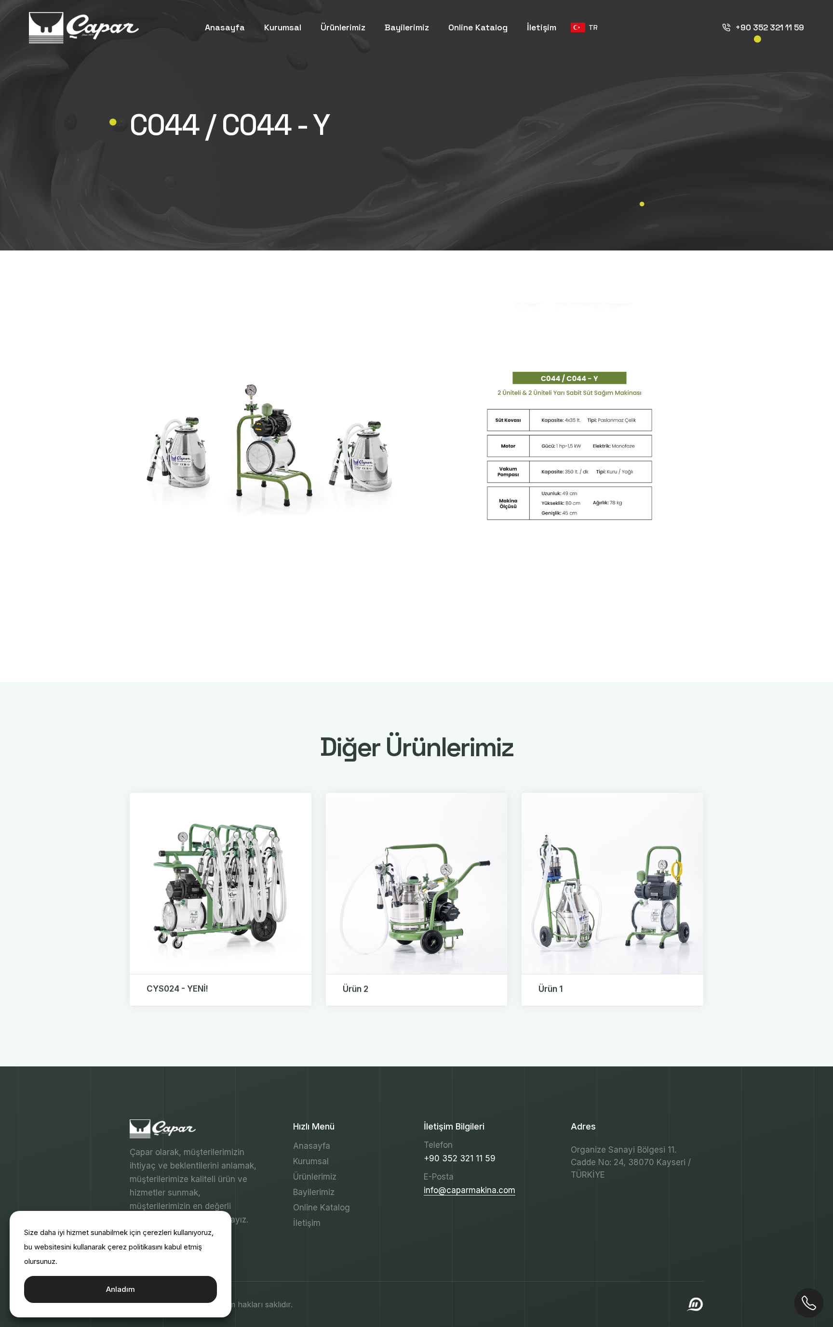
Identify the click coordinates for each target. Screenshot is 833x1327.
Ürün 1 (550, 989)
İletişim (541, 27)
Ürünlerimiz (343, 27)
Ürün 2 (355, 989)
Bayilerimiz (407, 27)
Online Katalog (478, 27)
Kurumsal (282, 27)
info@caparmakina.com (469, 1190)
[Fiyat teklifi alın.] (808, 1302)
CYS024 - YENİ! (177, 989)
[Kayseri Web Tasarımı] (694, 1304)
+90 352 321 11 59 (769, 27)
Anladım (120, 1289)
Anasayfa (225, 27)
